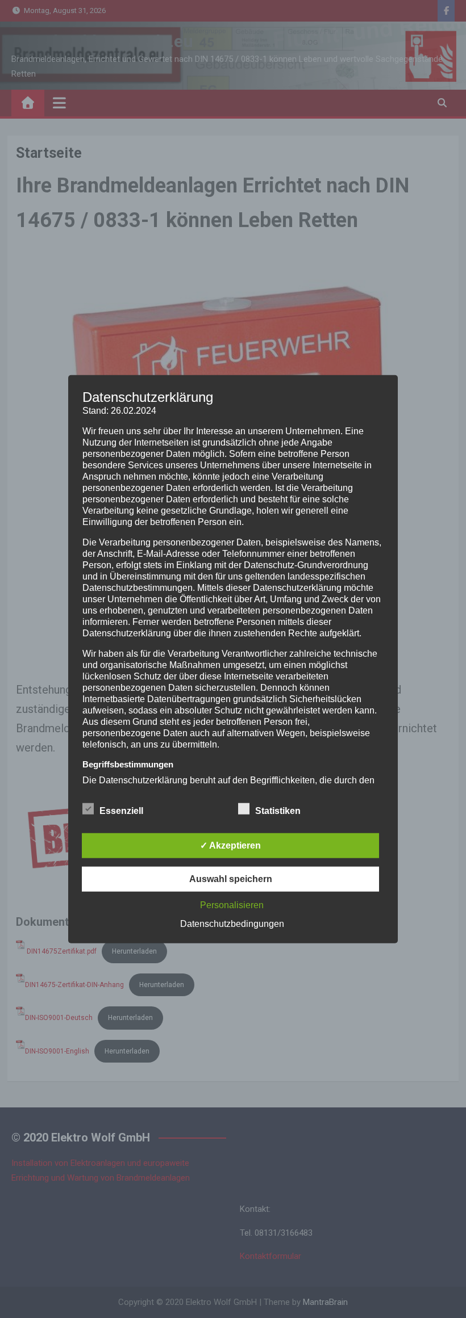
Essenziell (121, 810)
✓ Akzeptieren (230, 845)
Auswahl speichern (230, 878)
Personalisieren (232, 904)
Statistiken (278, 810)
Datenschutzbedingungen (232, 923)
